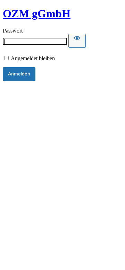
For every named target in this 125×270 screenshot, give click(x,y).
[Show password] (77, 41)
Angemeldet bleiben (32, 58)
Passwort (13, 31)
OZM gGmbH (36, 13)
